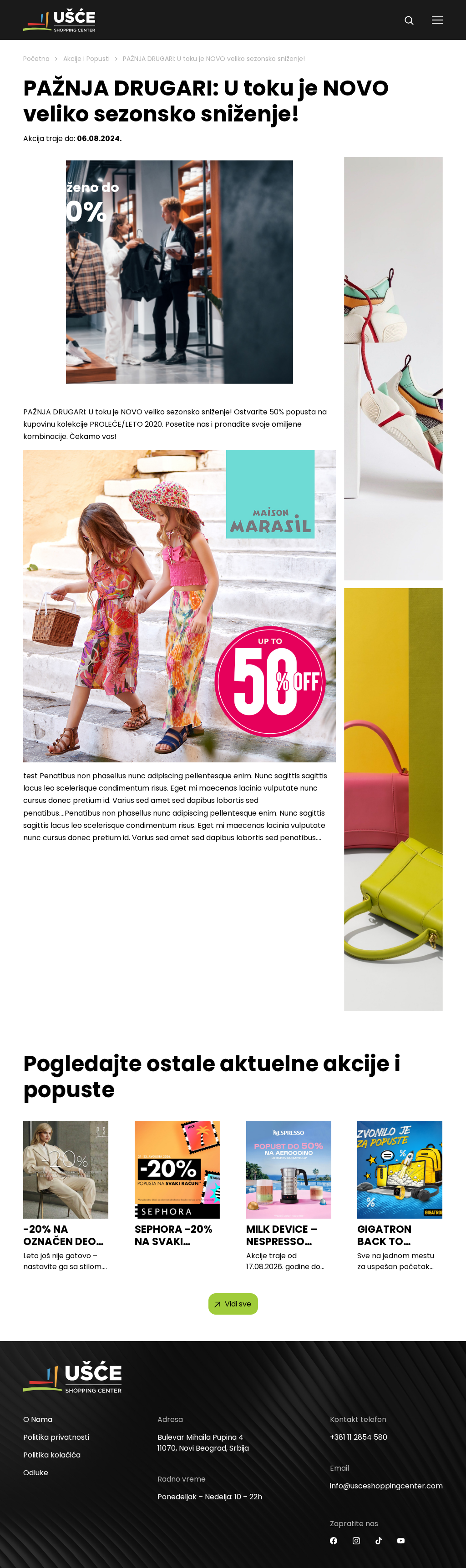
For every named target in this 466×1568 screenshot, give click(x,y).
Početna (36, 58)
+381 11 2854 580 (358, 1437)
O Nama (37, 1419)
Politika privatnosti (56, 1437)
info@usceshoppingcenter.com (386, 1486)
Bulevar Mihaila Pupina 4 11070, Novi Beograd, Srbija (203, 1442)
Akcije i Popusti (86, 58)
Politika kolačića (52, 1455)
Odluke (35, 1472)
